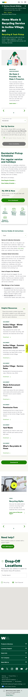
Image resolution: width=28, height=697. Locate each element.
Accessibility (18, 681)
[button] (25, 2)
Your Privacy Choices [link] (10, 686)
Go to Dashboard (13, 200)
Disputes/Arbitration (7, 681)
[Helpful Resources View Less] (24, 307)
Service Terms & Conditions (9, 679)
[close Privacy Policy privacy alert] (21, 690)
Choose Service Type (7, 118)
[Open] (25, 121)
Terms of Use (5, 677)
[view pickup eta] (19, 2)
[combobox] (13, 120)
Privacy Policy (9, 695)
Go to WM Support (7, 546)
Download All (14, 462)
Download (6, 337)
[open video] (14, 485)
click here (20, 248)
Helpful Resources (9, 308)
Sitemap (4, 676)
